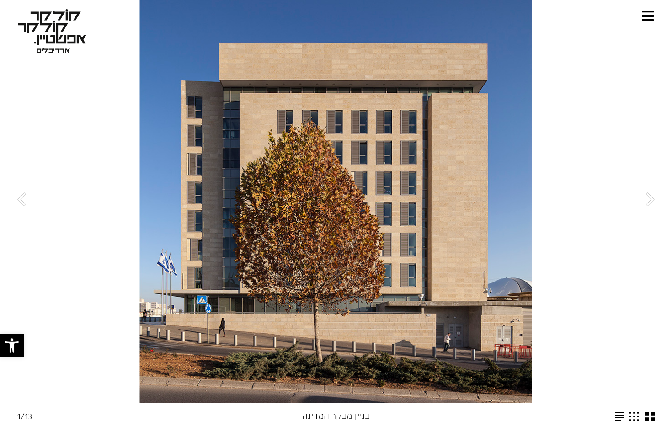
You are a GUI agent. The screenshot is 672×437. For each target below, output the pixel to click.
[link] (12, 345)
